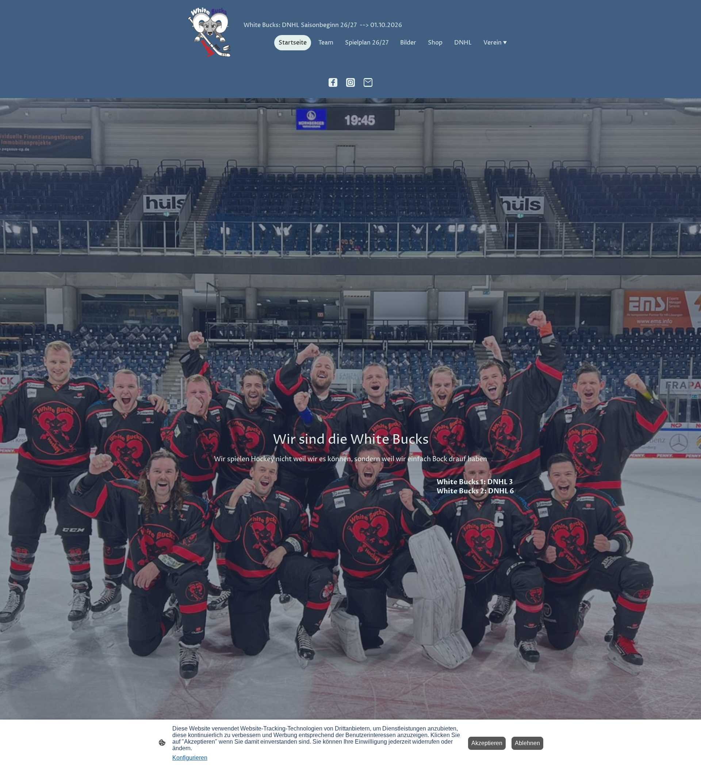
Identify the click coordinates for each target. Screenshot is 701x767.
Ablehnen (527, 743)
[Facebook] (333, 82)
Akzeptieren (486, 743)
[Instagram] (350, 82)
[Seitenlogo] (209, 33)
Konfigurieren (189, 758)
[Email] (368, 82)
